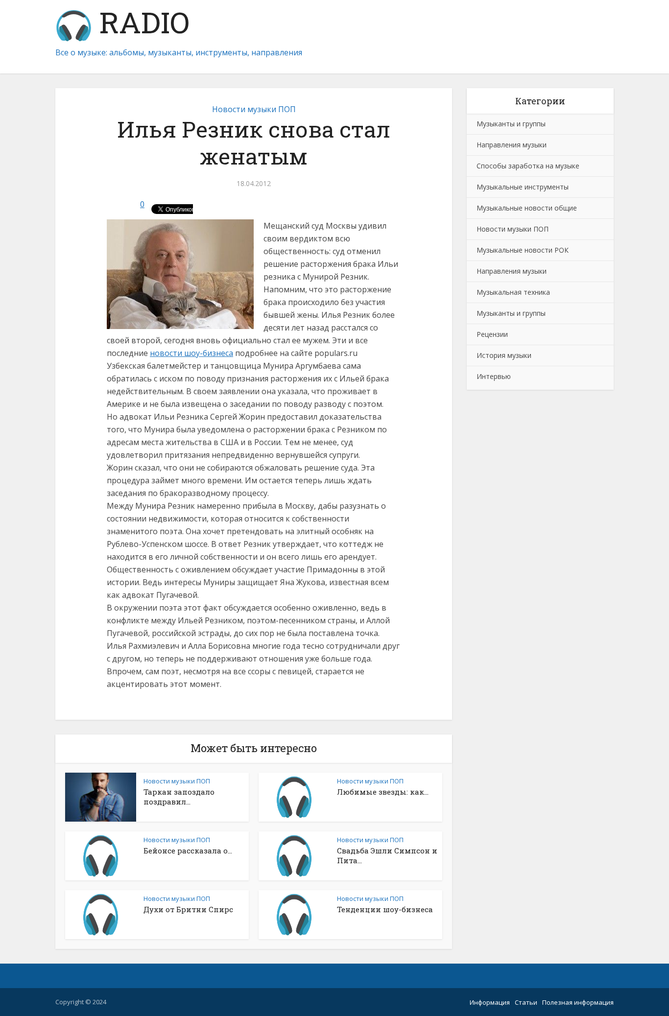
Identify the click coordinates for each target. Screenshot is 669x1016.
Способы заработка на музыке (528, 165)
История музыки (504, 355)
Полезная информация (578, 1002)
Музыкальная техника (513, 292)
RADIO (141, 24)
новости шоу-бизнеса (191, 353)
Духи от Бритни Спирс (188, 909)
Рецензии (492, 334)
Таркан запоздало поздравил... (179, 796)
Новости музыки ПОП (254, 109)
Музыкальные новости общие (527, 208)
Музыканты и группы (511, 123)
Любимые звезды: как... (383, 792)
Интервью (494, 376)
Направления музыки (512, 144)
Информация (490, 1002)
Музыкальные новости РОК (523, 250)
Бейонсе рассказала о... (187, 850)
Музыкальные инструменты (523, 186)
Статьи (526, 1002)
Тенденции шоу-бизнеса (385, 909)
